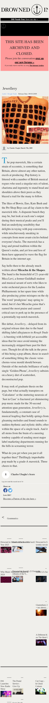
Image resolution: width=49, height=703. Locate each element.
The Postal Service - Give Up (17, 683)
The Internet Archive (37, 65)
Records (13, 26)
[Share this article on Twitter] (10, 490)
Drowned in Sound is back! (23, 542)
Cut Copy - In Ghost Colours (40, 683)
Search (43, 32)
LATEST (4, 531)
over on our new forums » (29, 60)
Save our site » (24, 19)
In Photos (38, 26)
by (13, 148)
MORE (41, 660)
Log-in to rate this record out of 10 (12, 481)
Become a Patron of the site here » (19, 498)
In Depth (25, 26)
